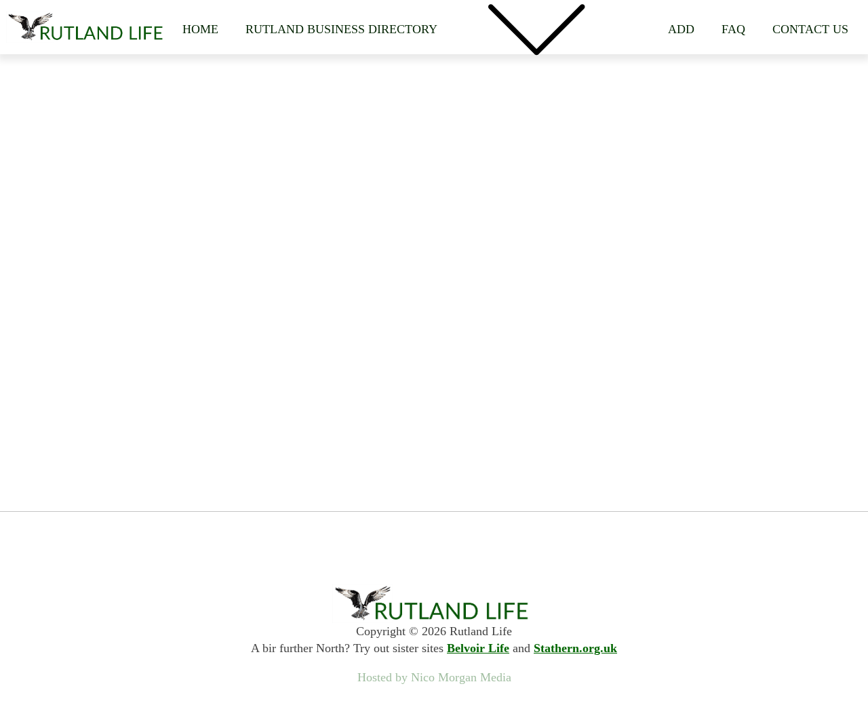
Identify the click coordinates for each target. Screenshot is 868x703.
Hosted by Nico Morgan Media (434, 677)
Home (200, 29)
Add (681, 29)
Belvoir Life (478, 648)
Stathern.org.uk (575, 648)
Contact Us (810, 29)
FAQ (733, 29)
